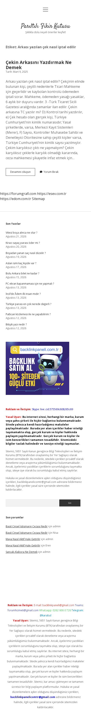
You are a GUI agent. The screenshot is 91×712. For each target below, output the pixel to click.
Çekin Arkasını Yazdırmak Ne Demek (39, 64)
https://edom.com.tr (15, 198)
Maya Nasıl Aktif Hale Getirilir (23, 539)
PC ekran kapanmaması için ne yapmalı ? (30, 283)
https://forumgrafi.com (18, 193)
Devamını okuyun (22, 173)
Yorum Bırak (51, 172)
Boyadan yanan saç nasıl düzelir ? (26, 253)
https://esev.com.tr (51, 193)
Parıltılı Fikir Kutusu (45, 26)
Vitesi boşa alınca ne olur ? (21, 232)
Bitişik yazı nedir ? (16, 324)
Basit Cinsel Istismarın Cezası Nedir (27, 526)
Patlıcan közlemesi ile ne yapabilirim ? (28, 314)
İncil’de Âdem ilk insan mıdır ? (23, 294)
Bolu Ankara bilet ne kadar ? (22, 273)
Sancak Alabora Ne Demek (21, 552)
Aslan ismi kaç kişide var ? (21, 263)
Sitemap (38, 198)
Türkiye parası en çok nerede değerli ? (28, 304)
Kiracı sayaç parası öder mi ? (23, 243)
